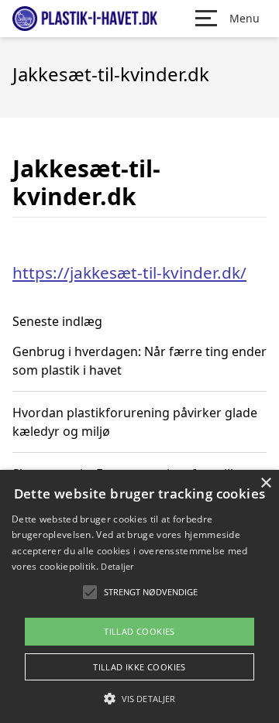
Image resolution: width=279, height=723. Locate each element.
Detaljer (117, 566)
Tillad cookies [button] (139, 631)
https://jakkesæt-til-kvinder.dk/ (129, 272)
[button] (139, 698)
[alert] (139, 596)
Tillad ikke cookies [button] (139, 667)
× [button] (265, 483)
